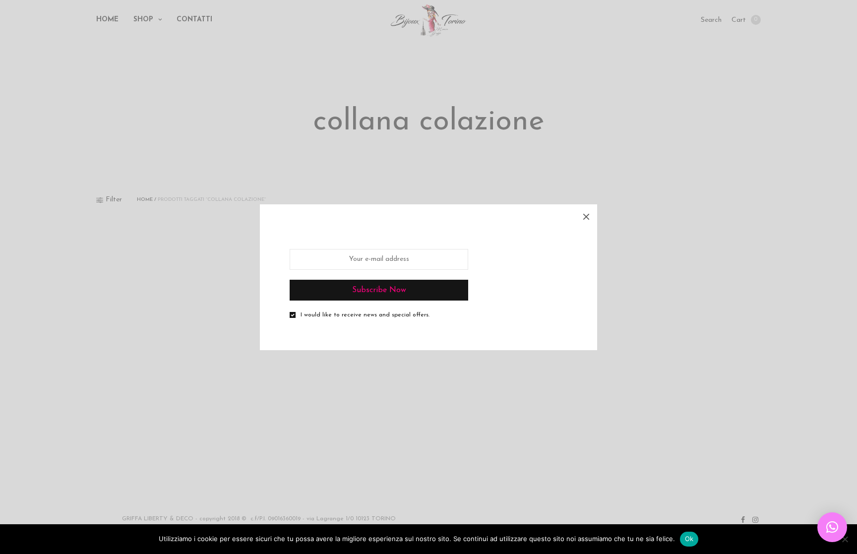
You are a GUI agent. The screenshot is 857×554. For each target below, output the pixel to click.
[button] (832, 527)
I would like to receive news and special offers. (365, 315)
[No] (845, 539)
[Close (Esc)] (586, 215)
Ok (689, 539)
